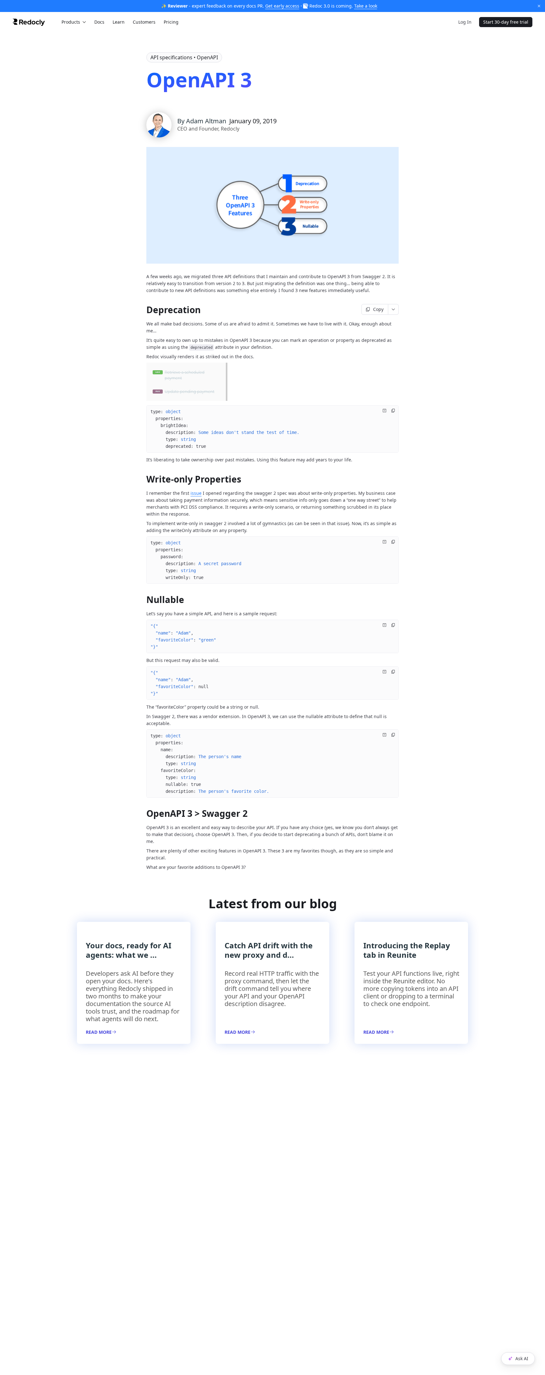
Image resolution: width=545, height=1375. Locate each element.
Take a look (365, 6)
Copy (378, 309)
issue (196, 493)
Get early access (282, 6)
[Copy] (393, 410)
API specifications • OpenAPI (184, 57)
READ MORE (99, 1032)
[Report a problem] (384, 410)
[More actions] (393, 309)
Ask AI (521, 1358)
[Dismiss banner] (539, 6)
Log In (465, 22)
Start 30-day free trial (505, 22)
